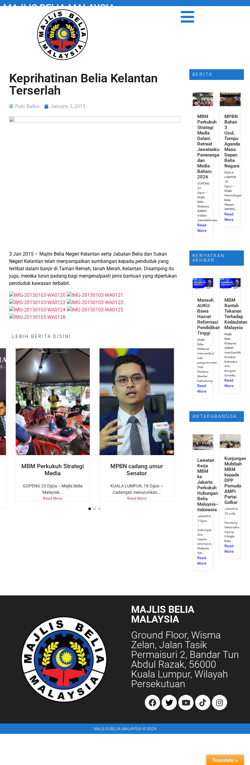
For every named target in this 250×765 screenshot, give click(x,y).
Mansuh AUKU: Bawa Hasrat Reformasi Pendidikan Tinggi (208, 316)
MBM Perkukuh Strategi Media (52, 470)
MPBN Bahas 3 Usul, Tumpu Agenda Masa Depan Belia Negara (232, 141)
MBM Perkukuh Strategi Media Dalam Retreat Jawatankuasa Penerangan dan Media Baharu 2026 (212, 147)
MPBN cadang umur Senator (136, 470)
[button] (89, 509)
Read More (52, 498)
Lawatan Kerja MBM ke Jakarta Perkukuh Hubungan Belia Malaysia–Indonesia (208, 485)
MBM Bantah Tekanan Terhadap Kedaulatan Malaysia (235, 313)
